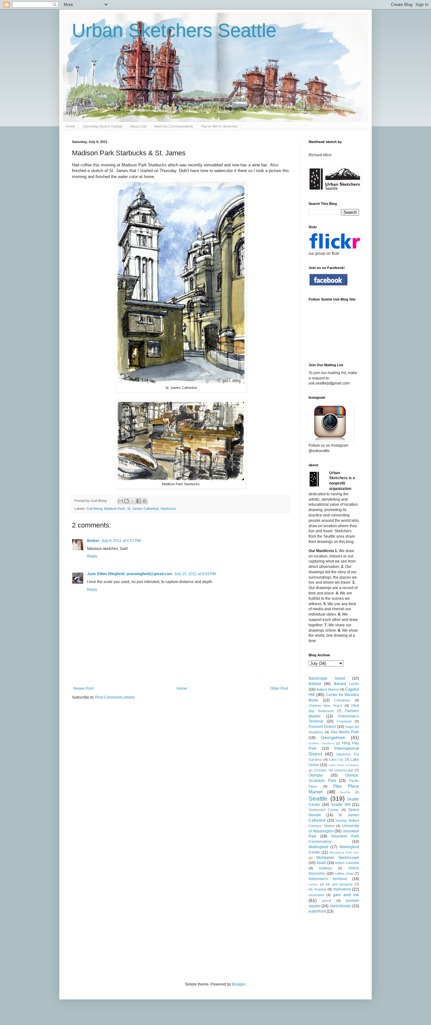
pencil (326, 901)
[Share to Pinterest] (144, 501)
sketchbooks (340, 906)
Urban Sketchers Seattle (174, 30)
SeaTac (345, 792)
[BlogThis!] (126, 501)
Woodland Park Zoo (344, 852)
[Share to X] (132, 501)
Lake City (336, 759)
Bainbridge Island (327, 678)
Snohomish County (324, 810)
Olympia (316, 775)
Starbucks (168, 508)
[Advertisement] (187, 947)
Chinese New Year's (325, 705)
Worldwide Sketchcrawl (337, 857)
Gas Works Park (345, 732)
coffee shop (344, 873)
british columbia (347, 863)
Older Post (279, 688)
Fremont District (322, 726)
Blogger (238, 984)
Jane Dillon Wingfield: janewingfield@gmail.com (129, 574)
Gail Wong (94, 508)
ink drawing (317, 889)
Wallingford (318, 847)
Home (70, 126)
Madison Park (114, 508)
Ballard (315, 684)
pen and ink (346, 894)
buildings (325, 868)
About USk (138, 126)
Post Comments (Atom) (115, 697)
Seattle (318, 798)
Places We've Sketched (219, 126)
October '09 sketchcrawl (333, 770)
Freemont (344, 721)
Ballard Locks (346, 684)
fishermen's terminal (328, 879)
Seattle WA (341, 804)
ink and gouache (339, 884)
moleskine (342, 889)
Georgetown (333, 737)
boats (321, 863)
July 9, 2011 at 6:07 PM (121, 541)
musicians (316, 895)
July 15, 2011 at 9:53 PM (195, 574)
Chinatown (342, 700)
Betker (93, 541)
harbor (313, 884)
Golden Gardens (321, 743)
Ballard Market (327, 689)
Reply (92, 556)
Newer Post (83, 688)
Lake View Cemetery (343, 765)
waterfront (317, 911)
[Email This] (120, 501)
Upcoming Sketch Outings (103, 126)
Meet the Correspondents (173, 126)
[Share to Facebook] (138, 501)
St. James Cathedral (142, 508)
